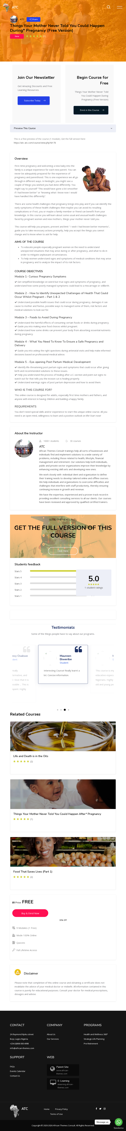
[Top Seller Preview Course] (63, 736)
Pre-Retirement (91, 1043)
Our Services (53, 1039)
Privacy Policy (61, 1109)
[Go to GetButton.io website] (119, 1128)
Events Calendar (17, 1071)
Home (46, 1109)
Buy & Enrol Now (30, 913)
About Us (51, 1034)
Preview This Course (25, 128)
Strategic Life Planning (94, 1039)
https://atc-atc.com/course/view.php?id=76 (35, 142)
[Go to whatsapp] (118, 1122)
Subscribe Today (32, 100)
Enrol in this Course (90, 110)
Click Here (63, 551)
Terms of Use (56, 1114)
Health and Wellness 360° (96, 1034)
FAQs (12, 1066)
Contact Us (15, 1075)
